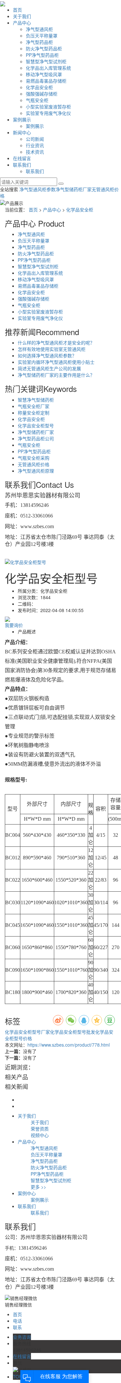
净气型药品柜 (39, 42)
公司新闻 (35, 139)
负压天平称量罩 (41, 35)
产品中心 (22, 22)
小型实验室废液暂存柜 (48, 106)
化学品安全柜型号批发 (72, 1032)
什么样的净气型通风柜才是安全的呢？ (56, 342)
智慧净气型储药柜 (36, 399)
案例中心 (27, 1193)
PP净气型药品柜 (42, 55)
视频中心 (40, 1135)
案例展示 (22, 119)
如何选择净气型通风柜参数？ (47, 355)
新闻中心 (22, 132)
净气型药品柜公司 (36, 438)
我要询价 (14, 625)
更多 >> (38, 1186)
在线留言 (22, 158)
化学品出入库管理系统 (48, 68)
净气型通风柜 (39, 29)
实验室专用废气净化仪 (48, 113)
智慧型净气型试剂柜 (46, 61)
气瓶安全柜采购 (33, 458)
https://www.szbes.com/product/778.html (68, 1044)
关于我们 (22, 16)
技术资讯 (35, 152)
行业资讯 (35, 145)
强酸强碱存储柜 (41, 93)
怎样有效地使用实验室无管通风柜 (52, 349)
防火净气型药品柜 (44, 48)
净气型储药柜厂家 (73, 189)
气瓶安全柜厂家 (33, 406)
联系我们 (22, 164)
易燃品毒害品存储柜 (46, 80)
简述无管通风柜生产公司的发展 (49, 368)
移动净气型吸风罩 (44, 74)
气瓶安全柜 (37, 100)
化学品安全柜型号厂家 (27, 1032)
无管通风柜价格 (33, 464)
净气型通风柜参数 (37, 189)
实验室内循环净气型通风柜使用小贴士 (56, 362)
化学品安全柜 (39, 87)
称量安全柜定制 (33, 412)
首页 (17, 9)
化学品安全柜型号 (36, 425)
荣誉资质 (40, 1128)
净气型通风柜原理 (36, 470)
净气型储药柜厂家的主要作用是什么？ (56, 375)
